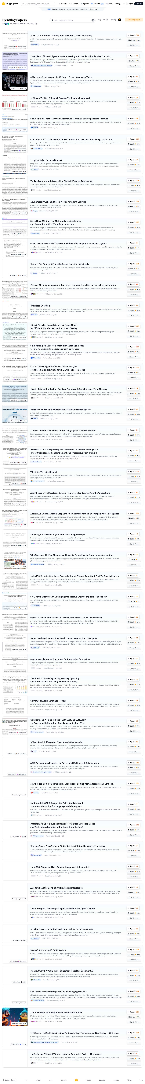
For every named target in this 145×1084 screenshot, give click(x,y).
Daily (99, 20)
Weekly (105, 20)
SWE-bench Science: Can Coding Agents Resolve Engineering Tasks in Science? (68, 596)
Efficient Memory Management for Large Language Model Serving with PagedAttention (73, 285)
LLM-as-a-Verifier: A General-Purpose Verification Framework (60, 98)
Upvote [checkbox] (134, 35)
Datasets (75, 4)
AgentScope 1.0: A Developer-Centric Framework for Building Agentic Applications (70, 492)
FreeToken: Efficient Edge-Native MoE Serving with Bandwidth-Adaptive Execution (70, 56)
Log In (130, 4)
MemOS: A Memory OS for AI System (48, 950)
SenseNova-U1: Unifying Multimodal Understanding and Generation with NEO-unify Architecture (56, 222)
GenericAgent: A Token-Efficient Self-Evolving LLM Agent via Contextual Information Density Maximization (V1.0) (58, 721)
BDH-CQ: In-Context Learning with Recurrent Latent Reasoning (61, 35)
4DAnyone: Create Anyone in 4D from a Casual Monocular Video (61, 77)
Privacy (38, 1080)
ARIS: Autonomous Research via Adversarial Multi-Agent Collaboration (64, 762)
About (51, 1080)
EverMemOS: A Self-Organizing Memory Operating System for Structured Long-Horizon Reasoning (54, 680)
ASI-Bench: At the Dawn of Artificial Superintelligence (56, 887)
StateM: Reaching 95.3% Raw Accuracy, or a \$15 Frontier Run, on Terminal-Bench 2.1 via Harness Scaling (57, 368)
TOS (26, 1080)
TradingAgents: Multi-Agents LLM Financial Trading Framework (61, 181)
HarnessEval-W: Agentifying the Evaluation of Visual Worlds (59, 264)
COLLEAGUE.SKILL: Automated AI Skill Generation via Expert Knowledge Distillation (71, 139)
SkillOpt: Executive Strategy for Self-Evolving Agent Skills (58, 991)
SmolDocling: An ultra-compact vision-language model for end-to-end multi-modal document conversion (57, 347)
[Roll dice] (93, 20)
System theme (10, 1080)
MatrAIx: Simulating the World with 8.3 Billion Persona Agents (60, 409)
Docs (110, 4)
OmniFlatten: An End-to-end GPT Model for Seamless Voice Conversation (66, 617)
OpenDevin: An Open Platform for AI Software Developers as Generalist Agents (68, 243)
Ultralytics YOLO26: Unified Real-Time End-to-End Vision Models (61, 929)
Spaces (86, 4)
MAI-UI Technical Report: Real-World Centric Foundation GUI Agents (63, 638)
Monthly (113, 20)
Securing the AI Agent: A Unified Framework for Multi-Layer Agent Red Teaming (69, 118)
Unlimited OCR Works (40, 305)
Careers (64, 1080)
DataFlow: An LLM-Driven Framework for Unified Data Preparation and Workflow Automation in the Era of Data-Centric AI (62, 825)
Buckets (98, 4)
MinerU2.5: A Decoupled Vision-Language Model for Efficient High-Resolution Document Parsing (53, 327)
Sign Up (139, 4)
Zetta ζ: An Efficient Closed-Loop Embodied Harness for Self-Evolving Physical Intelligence (74, 513)
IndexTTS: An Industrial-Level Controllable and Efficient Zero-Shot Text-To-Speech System (74, 576)
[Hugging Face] (76, 1080)
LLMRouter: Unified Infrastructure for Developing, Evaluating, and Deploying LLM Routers (74, 1033)
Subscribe (93, 9)
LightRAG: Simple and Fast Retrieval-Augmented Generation (59, 867)
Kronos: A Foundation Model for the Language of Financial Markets (63, 430)
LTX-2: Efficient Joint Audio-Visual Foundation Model (56, 1012)
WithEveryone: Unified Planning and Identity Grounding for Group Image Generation (71, 555)
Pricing (117, 4)
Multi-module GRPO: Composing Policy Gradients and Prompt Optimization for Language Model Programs (56, 805)
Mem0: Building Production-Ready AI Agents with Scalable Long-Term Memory (68, 388)
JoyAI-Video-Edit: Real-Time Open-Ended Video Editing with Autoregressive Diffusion (72, 783)
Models (64, 4)
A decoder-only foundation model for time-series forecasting (60, 659)
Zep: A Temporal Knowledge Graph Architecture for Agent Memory (62, 908)
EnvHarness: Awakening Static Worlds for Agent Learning (58, 201)
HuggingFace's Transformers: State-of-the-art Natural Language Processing (67, 846)
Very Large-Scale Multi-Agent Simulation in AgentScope (57, 534)
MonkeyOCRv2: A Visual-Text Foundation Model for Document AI (61, 970)
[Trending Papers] (119, 20)
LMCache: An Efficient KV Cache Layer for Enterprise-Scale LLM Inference (66, 1054)
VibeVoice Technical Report (43, 472)
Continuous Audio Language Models (48, 700)
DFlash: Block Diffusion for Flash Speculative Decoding (57, 742)
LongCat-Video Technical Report (46, 160)
